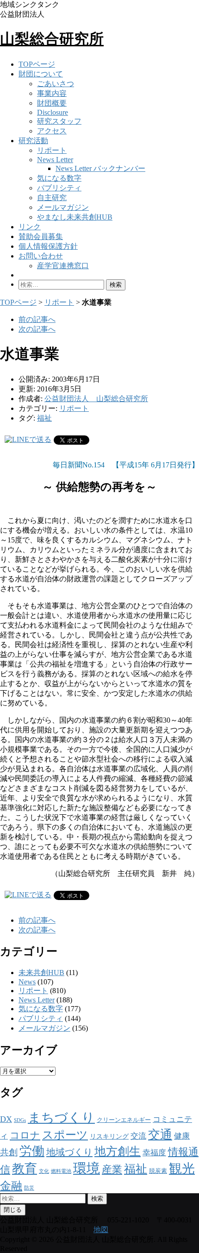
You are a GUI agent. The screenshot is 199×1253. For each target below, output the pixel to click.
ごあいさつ (55, 84)
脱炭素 (158, 1171)
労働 (31, 1151)
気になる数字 (59, 178)
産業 (112, 1169)
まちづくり (61, 1117)
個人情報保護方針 (48, 246)
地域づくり (69, 1152)
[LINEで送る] (28, 439)
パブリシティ (59, 188)
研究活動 (33, 141)
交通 (160, 1134)
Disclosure (52, 112)
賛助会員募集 (41, 236)
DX (6, 1119)
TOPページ (37, 64)
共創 (9, 1152)
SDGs (20, 1120)
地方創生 (117, 1151)
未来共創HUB (41, 972)
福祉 (44, 418)
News (27, 982)
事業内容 (52, 93)
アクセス (52, 131)
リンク (30, 227)
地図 (100, 1230)
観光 (182, 1168)
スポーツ (65, 1135)
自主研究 (52, 197)
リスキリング (109, 1136)
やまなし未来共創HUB (74, 217)
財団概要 (52, 103)
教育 (24, 1169)
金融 (11, 1185)
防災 (29, 1187)
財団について (41, 74)
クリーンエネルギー (124, 1119)
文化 (44, 1171)
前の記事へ (37, 319)
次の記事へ (37, 329)
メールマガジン (63, 207)
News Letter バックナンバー (100, 168)
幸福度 (154, 1152)
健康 (182, 1136)
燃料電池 (61, 1171)
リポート (52, 150)
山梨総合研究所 (52, 39)
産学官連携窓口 (63, 266)
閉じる (13, 1209)
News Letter (55, 160)
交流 (138, 1136)
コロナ (25, 1135)
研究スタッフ (59, 121)
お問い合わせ (41, 256)
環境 (86, 1168)
